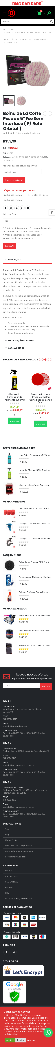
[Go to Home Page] (4, 29)
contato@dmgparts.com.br (15, 726)
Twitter (11, 207)
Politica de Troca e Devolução (19, 851)
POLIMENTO (8, 160)
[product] (14, 379)
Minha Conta (11, 840)
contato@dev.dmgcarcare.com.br (18, 765)
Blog (7, 834)
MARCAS (9, 870)
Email (27, 207)
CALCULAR (9, 245)
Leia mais (32, 1040)
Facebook (5, 207)
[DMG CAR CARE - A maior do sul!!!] (11, 13)
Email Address (9, 172)
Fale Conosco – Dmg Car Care (19, 845)
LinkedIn (16, 207)
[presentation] (7, 70)
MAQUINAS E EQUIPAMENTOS (18, 898)
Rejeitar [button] (20, 1040)
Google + (22, 207)
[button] (39, 359)
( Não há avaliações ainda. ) (28, 133)
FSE (45, 157)
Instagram (14, 952)
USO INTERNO (11, 876)
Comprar (14, 421)
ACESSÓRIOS (18, 157)
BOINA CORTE (30, 157)
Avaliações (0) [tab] (16, 347)
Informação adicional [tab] (21, 340)
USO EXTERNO (11, 881)
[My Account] (49, 13)
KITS (7, 892)
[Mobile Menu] (5, 13)
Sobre (8, 829)
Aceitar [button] (9, 1040)
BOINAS (40, 157)
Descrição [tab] (14, 259)
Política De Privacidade (16, 856)
